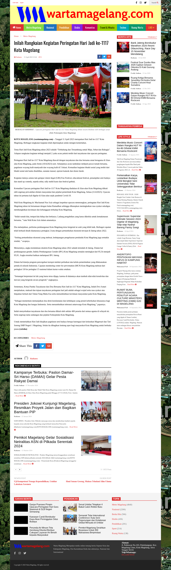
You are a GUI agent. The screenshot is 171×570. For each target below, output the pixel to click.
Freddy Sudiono (19, 385)
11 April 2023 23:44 (30, 57)
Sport (21, 2)
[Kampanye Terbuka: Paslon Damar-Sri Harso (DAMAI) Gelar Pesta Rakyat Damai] (96, 381)
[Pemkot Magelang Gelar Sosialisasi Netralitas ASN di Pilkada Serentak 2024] (96, 446)
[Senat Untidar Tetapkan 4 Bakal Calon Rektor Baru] (70, 508)
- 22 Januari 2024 (26, 416)
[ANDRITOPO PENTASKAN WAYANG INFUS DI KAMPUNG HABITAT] (151, 263)
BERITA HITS (124, 37)
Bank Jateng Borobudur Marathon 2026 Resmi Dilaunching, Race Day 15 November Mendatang (143, 48)
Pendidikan (64, 27)
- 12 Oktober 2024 (26, 450)
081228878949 (128, 555)
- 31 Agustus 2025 (133, 155)
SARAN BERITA (23, 499)
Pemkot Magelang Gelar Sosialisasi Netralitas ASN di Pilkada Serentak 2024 (44, 441)
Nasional (50, 27)
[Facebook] (136, 2)
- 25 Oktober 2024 (129, 190)
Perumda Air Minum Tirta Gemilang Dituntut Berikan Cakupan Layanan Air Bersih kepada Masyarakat (43, 531)
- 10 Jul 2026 (141, 58)
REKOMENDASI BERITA (27, 366)
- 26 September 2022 (135, 266)
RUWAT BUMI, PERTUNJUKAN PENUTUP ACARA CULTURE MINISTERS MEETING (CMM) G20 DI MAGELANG (129, 296)
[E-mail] (109, 57)
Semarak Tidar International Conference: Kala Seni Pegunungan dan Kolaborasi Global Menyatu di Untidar (92, 519)
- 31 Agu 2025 (146, 104)
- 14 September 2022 (135, 307)
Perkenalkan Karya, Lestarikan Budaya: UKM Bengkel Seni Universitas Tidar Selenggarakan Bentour (129, 181)
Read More (20, 396)
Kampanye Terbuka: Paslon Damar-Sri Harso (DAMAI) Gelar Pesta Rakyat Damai (44, 376)
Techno (123, 27)
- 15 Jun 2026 (146, 73)
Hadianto (19, 57)
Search (154, 3)
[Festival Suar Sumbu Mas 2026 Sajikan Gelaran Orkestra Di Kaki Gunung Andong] (123, 67)
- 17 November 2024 (31, 385)
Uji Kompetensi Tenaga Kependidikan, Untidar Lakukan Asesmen (35, 482)
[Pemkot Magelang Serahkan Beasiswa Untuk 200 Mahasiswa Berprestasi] (70, 531)
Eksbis (77, 27)
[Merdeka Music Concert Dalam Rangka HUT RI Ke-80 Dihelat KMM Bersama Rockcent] (123, 97)
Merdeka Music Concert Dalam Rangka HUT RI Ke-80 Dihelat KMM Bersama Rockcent (144, 96)
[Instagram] (141, 2)
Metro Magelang (33, 27)
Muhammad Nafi (122, 266)
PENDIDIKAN (71, 499)
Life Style (15, 2)
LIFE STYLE (124, 137)
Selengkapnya (152, 37)
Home (18, 27)
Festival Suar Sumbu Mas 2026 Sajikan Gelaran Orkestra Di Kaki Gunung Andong (143, 66)
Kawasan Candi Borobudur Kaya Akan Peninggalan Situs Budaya (44, 519)
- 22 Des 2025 (146, 88)
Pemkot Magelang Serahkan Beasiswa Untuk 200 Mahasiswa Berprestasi (92, 530)
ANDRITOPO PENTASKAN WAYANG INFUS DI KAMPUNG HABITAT (129, 258)
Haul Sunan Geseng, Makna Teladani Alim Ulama (88, 481)
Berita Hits (116, 514)
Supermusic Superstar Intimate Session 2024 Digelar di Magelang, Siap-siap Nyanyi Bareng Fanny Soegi (129, 222)
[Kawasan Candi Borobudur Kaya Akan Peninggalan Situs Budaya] (21, 520)
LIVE (150, 27)
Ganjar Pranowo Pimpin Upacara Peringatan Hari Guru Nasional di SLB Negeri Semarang (44, 508)
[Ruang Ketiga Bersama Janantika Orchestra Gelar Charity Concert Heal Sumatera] (123, 82)
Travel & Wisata (107, 27)
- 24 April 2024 (128, 231)
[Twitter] (145, 2)
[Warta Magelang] (85, 18)
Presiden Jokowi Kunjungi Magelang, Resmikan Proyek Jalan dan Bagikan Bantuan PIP (45, 407)
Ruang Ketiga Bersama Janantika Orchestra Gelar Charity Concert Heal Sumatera (143, 81)
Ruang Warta (137, 27)
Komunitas (90, 27)
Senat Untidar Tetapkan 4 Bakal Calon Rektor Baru (91, 505)
